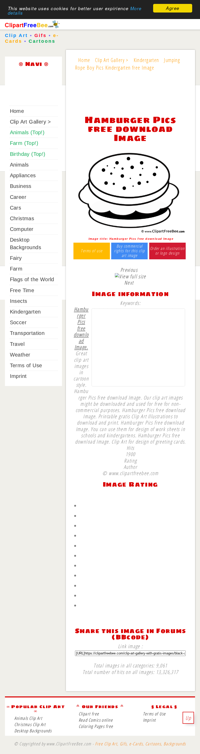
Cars (15, 208)
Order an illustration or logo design (167, 250)
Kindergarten (25, 312)
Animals (19, 165)
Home (17, 111)
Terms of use (91, 251)
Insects (18, 301)
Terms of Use (26, 365)
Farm (16, 269)
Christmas (22, 218)
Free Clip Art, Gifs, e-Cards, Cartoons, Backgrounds (140, 744)
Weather (20, 355)
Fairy (16, 258)
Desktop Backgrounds (33, 731)
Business (21, 186)
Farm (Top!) (24, 143)
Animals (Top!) (27, 132)
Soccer (18, 322)
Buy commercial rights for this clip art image (129, 251)
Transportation (27, 333)
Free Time (22, 290)
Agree (172, 8)
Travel (17, 344)
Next (129, 282)
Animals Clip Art (28, 718)
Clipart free (89, 714)
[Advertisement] (130, 96)
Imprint (18, 376)
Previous (129, 269)
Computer (22, 229)
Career (18, 197)
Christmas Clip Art (30, 724)
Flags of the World (32, 279)
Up (188, 717)
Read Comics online (96, 720)
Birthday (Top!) (28, 154)
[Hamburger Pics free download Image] (130, 232)
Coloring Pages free (96, 726)
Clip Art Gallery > (30, 122)
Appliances (23, 175)
